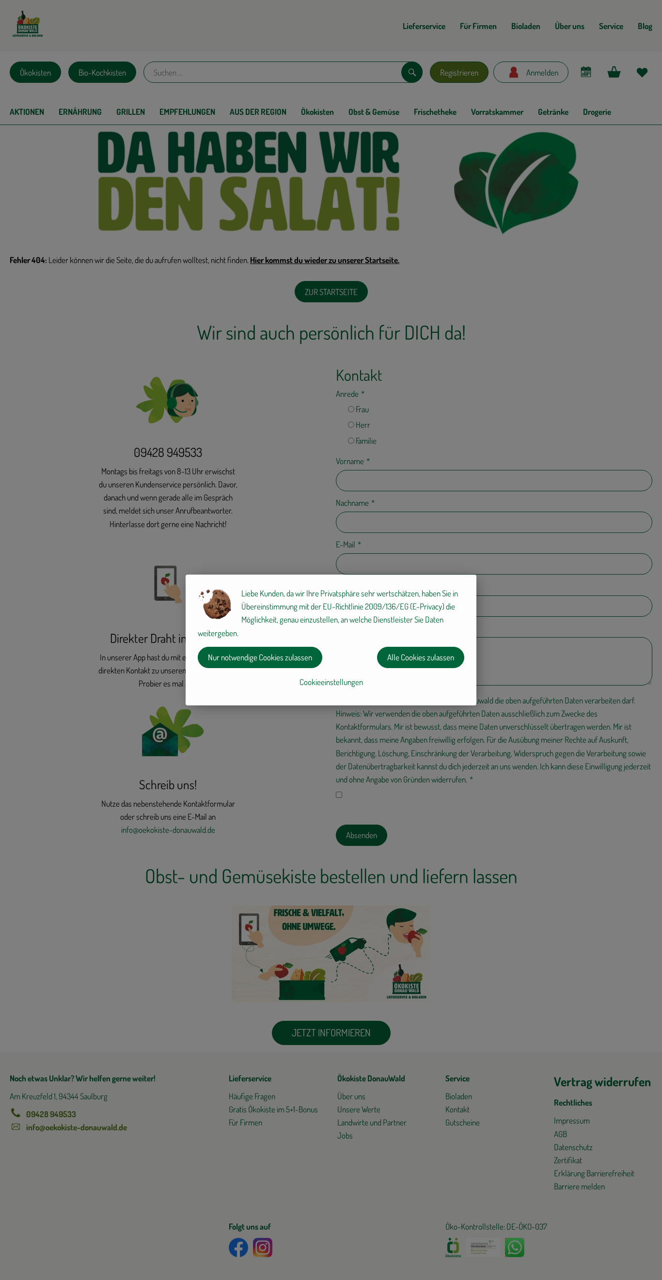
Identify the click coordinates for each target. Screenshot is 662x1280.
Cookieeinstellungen (331, 682)
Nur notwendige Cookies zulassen (260, 657)
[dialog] (331, 640)
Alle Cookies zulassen (420, 657)
